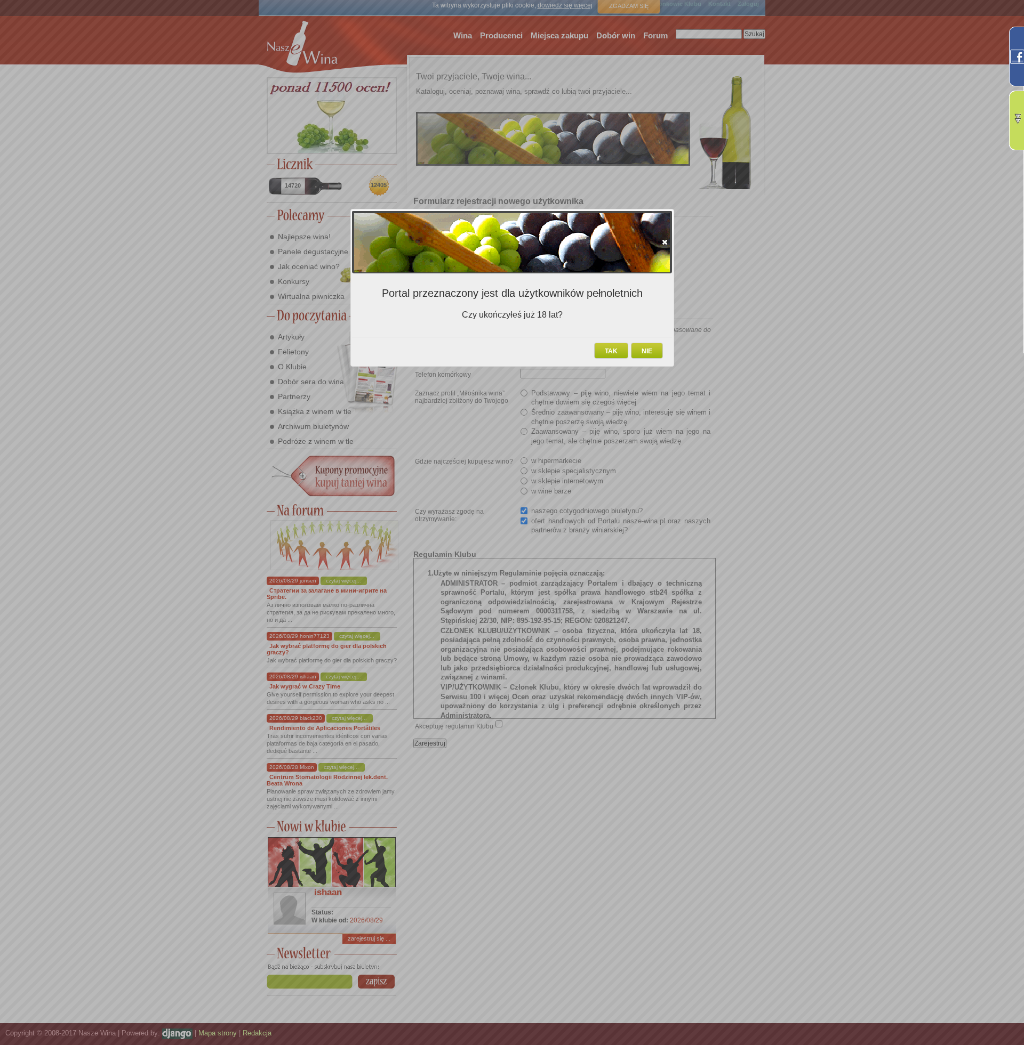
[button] (664, 242)
